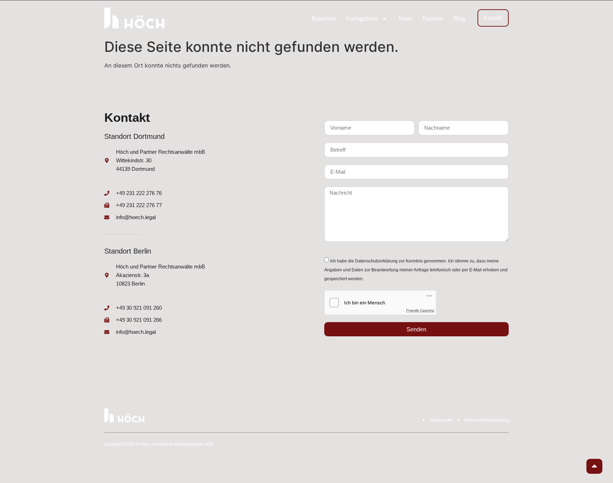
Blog (459, 19)
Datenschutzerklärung (376, 261)
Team (405, 19)
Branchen (323, 19)
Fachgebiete (362, 19)
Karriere (433, 19)
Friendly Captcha (420, 310)
